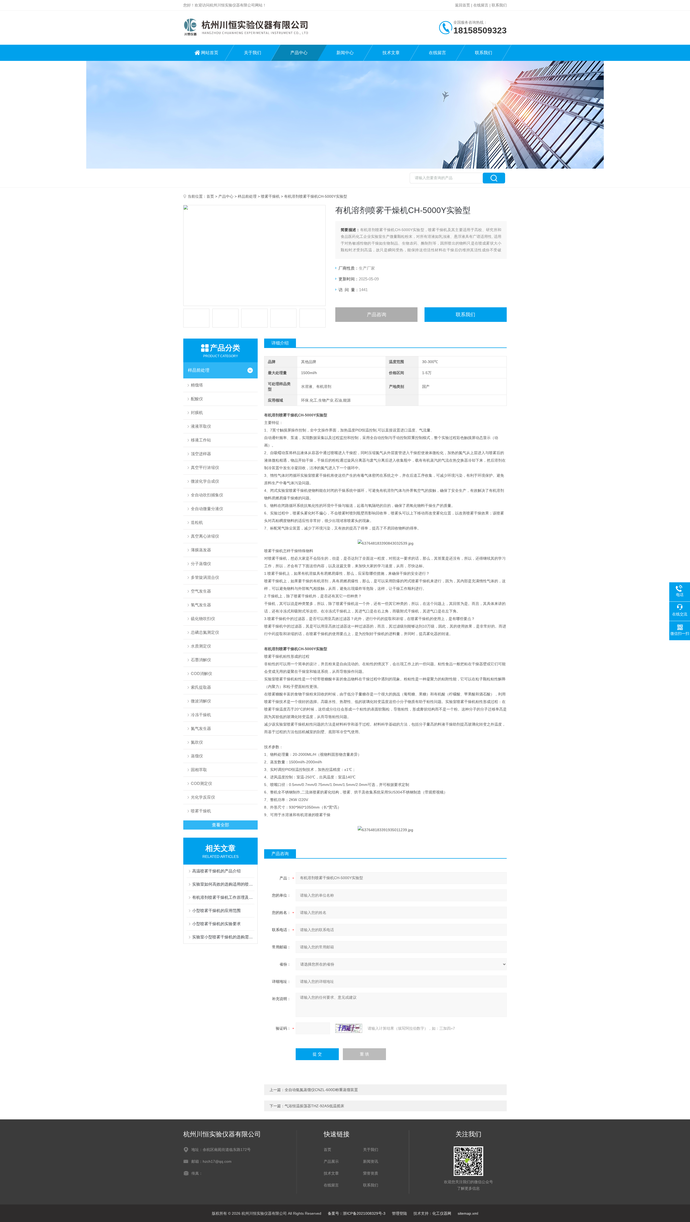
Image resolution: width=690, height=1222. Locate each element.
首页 (210, 196)
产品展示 (331, 1161)
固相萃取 (199, 769)
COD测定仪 (201, 783)
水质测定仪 (201, 646)
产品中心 (299, 52)
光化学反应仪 (203, 797)
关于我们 (252, 52)
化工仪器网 (441, 1213)
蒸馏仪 (197, 756)
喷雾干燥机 (270, 196)
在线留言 (480, 5)
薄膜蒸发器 (201, 550)
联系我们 (499, 5)
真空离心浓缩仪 (205, 536)
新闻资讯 (370, 1161)
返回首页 (462, 5)
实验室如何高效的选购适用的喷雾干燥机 (223, 884)
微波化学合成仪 (205, 481)
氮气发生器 (201, 728)
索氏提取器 (201, 687)
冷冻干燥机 (201, 714)
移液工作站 (201, 440)
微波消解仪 (201, 701)
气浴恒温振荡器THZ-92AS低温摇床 (314, 1106)
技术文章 (391, 52)
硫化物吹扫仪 (203, 618)
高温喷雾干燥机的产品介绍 (216, 871)
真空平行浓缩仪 (205, 467)
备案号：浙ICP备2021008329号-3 (356, 1213)
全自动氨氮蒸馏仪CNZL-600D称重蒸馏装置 (321, 1090)
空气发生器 (201, 591)
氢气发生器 (201, 605)
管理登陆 (399, 1213)
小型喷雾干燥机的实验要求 (216, 923)
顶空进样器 (201, 453)
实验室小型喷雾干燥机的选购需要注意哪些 (223, 937)
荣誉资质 (370, 1173)
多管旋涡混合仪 (205, 577)
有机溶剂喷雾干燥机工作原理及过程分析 (223, 897)
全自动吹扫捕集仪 (207, 495)
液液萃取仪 (201, 426)
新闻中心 (345, 52)
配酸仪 (197, 398)
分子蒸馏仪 (201, 563)
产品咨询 (376, 314)
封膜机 (197, 412)
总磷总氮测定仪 (205, 632)
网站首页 (209, 52)
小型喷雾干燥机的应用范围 (216, 910)
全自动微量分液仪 (207, 508)
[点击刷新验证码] (348, 1028)
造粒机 (197, 522)
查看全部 (220, 825)
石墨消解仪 (201, 659)
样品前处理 (247, 196)
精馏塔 (197, 385)
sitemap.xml (468, 1213)
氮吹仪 (197, 742)
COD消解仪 (201, 673)
